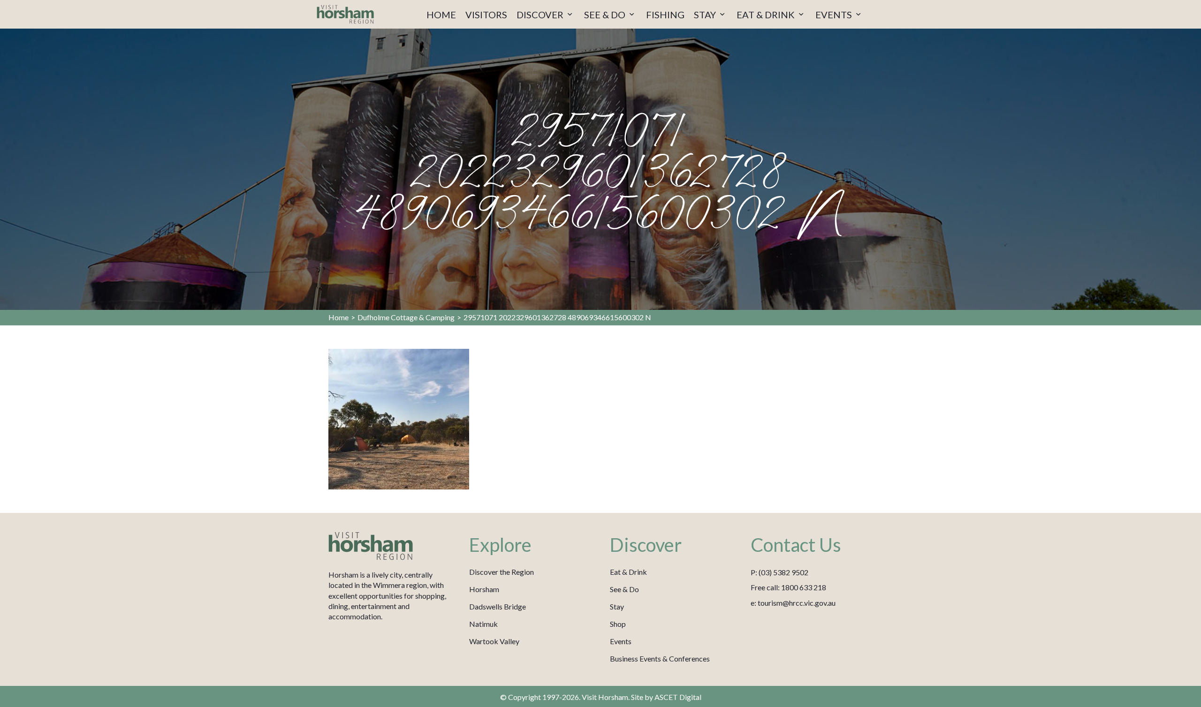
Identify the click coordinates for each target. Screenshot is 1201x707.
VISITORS (486, 14)
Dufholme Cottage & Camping (406, 317)
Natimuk (483, 623)
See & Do (624, 589)
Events (620, 641)
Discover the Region (501, 571)
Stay (617, 606)
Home (338, 317)
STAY (706, 14)
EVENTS (834, 14)
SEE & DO (605, 14)
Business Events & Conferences (660, 658)
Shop (618, 623)
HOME (441, 14)
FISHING (665, 14)
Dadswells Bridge (497, 606)
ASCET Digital (677, 696)
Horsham (484, 589)
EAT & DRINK (767, 14)
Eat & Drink (628, 571)
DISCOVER (541, 14)
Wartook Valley (494, 641)
